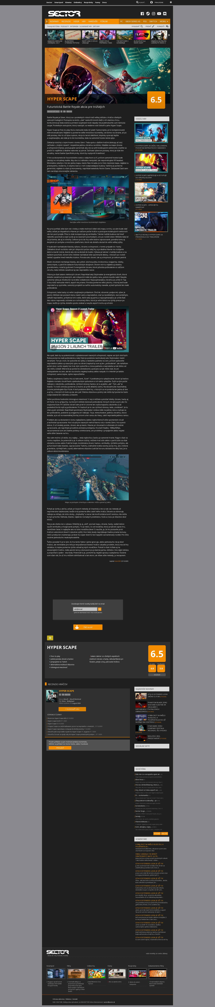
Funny (97, 2)
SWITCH (153, 21)
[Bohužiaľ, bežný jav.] (88, 500)
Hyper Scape (52, 724)
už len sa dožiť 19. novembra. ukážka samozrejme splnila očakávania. (147, 926)
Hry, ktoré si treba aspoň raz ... (147, 790)
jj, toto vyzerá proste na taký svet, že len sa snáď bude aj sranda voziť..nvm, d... (150, 867)
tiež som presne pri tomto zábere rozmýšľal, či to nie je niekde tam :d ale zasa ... (151, 918)
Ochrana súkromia (58, 999)
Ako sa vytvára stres (115, 982)
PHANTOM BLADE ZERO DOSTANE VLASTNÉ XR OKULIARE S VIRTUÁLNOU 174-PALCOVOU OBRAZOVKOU (151, 707)
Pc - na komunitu (141, 795)
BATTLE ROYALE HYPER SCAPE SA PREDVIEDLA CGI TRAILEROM (149, 235)
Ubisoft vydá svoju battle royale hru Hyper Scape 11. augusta (68, 732)
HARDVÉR (92, 21)
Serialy (137, 816)
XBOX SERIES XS (133, 21)
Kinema (68, 2)
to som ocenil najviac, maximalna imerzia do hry (151, 940)
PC (121, 21)
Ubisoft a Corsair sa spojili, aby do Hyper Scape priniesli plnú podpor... (71, 734)
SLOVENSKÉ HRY (86, 26)
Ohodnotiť (157, 675)
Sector (49, 2)
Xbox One (69, 111)
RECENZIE (66, 21)
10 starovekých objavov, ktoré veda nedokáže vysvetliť (157, 984)
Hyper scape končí (54, 721)
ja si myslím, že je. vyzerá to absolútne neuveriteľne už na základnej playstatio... (149, 896)
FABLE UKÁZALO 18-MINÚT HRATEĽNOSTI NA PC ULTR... (146, 855)
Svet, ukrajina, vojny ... (143, 827)
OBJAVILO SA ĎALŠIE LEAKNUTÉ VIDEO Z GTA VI (158, 43)
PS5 (145, 21)
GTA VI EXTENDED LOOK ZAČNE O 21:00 (158, 695)
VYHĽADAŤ (136, 26)
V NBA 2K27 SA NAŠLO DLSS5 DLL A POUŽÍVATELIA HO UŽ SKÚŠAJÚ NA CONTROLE (150, 718)
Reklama (68, 999)
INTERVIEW (74, 26)
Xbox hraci (139, 779)
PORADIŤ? (160, 26)
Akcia (64, 701)
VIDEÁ (76, 21)
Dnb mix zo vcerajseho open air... (148, 774)
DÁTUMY (96, 26)
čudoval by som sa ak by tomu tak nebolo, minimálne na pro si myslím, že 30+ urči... (149, 889)
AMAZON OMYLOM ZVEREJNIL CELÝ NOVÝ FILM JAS (55, 43)
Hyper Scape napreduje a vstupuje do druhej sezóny (66, 729)
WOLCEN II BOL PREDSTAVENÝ (154, 737)
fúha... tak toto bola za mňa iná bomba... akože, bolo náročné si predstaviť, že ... (151, 881)
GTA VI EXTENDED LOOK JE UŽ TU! (149, 863)
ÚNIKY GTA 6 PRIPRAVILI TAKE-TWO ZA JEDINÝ (105, 43)
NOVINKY (54, 21)
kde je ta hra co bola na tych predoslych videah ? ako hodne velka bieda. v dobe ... (151, 859)
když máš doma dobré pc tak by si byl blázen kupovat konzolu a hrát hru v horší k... (150, 933)
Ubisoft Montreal (75, 699)
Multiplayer (70, 701)
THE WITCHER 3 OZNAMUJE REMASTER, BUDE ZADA (123, 43)
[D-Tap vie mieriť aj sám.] (88, 220)
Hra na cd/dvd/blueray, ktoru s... (147, 785)
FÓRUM (104, 21)
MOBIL (163, 21)
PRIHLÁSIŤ (60, 748)
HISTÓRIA (56, 26)
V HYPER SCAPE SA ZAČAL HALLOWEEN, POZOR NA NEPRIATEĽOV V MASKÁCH (151, 146)
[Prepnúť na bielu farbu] (171, 2)
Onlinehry (78, 2)
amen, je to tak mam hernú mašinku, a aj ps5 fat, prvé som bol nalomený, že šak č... (150, 911)
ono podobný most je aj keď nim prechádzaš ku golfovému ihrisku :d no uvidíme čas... (151, 904)
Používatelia (161, 664)
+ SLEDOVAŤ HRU (72, 709)
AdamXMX (117, 561)
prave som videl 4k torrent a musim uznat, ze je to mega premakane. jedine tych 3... (151, 874)
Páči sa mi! (88, 627)
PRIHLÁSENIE (159, 2)
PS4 (64, 111)
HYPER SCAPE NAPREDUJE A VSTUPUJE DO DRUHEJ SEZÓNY (151, 176)
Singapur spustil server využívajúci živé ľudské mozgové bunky (55, 984)
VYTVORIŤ (157, 834)
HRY (84, 21)
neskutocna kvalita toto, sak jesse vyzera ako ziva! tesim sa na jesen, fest (151, 850)
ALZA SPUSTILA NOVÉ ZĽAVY (139, 42)
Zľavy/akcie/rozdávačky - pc (146, 800)
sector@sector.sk (109, 1002)
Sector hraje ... (140, 811)
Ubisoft (65, 699)
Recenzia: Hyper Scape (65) (57, 718)
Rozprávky (88, 2)
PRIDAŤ (148, 26)
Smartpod (58, 2)
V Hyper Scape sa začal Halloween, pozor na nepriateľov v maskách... (71, 726)
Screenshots (140, 806)
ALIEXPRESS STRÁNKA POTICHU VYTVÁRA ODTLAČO (72, 43)
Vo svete (152, 664)
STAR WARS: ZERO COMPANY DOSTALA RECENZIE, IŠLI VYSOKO (157, 728)
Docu (104, 2)
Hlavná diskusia (141, 821)
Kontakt (75, 999)
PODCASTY (65, 26)
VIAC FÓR (164, 834)
